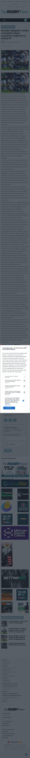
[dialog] (15, 379)
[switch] (24, 380)
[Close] (26, 348)
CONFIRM (9, 408)
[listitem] (15, 377)
